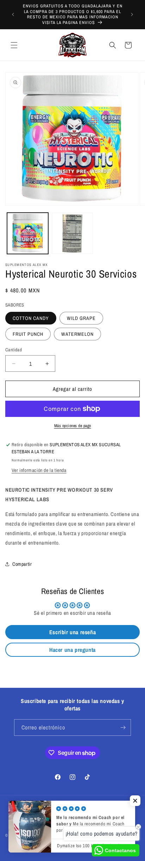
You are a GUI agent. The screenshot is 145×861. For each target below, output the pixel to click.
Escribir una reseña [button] (72, 632)
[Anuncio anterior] (13, 14)
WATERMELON (77, 334)
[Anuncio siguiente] (132, 14)
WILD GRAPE (81, 318)
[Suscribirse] (123, 727)
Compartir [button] (22, 564)
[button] (14, 45)
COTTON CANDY (31, 318)
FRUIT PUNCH (28, 334)
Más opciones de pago (72, 426)
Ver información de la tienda (39, 470)
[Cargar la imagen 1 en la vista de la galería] (27, 233)
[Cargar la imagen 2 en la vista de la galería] (72, 233)
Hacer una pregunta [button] (72, 650)
